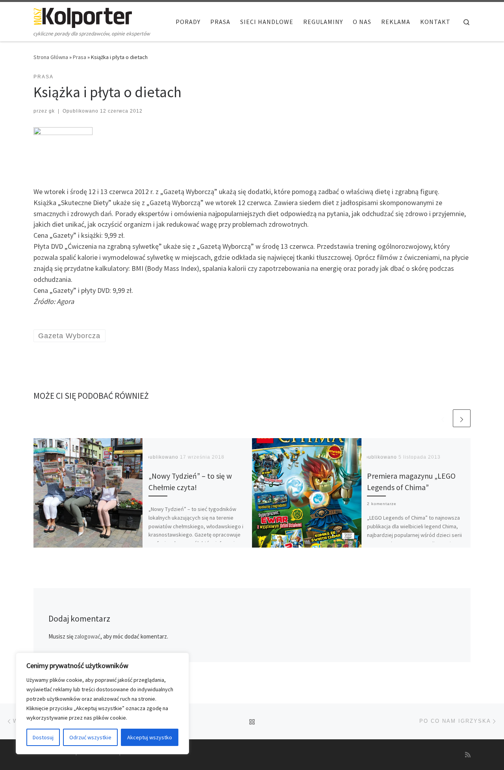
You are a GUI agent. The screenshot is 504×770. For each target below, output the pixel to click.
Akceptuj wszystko (149, 737)
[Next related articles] (462, 418)
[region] (102, 703)
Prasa (79, 57)
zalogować (87, 636)
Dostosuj (43, 737)
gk (52, 111)
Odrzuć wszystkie (90, 737)
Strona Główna (50, 57)
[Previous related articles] (443, 418)
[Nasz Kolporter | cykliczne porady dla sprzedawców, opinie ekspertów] (82, 16)
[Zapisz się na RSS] (468, 755)
